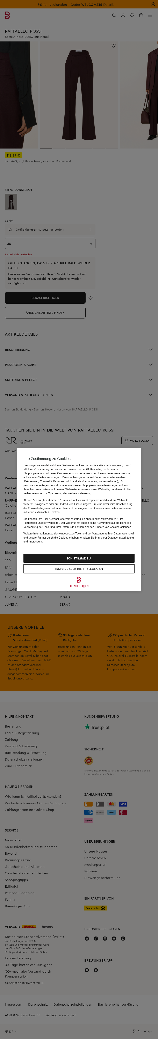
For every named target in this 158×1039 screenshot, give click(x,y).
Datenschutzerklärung (121, 537)
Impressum (35, 541)
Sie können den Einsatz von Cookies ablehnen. (101, 526)
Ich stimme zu (79, 558)
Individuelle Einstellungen (79, 568)
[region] (79, 519)
